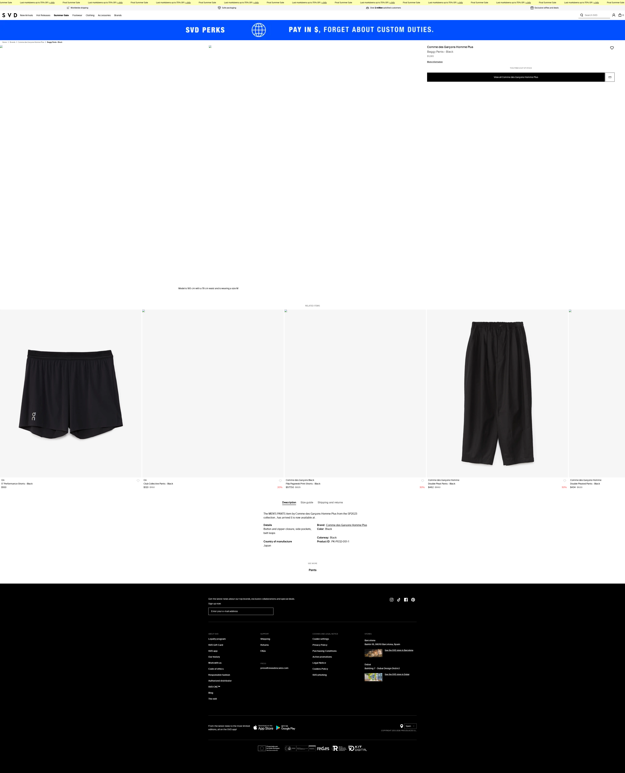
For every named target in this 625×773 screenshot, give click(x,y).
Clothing (90, 15)
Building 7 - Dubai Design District (382, 668)
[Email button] (610, 77)
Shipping (265, 639)
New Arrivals (26, 15)
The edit (212, 698)
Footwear (77, 15)
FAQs (263, 651)
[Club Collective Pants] (213, 393)
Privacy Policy (319, 645)
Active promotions (322, 657)
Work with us (215, 663)
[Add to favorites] (612, 47)
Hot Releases (43, 15)
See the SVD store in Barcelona (399, 650)
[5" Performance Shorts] (70, 393)
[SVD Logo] (9, 15)
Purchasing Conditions (324, 651)
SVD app (213, 651)
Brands (118, 15)
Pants (312, 570)
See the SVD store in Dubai (397, 674)
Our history (214, 657)
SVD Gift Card (215, 645)
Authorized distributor (220, 680)
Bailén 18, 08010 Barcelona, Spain (382, 644)
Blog (210, 692)
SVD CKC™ (214, 686)
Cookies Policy (320, 669)
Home (4, 42)
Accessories (104, 15)
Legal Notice (319, 663)
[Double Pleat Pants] (497, 393)
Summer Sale (61, 15)
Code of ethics (216, 669)
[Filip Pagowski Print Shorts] (355, 393)
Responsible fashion (219, 675)
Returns (264, 645)
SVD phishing (319, 675)
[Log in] (613, 15)
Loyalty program (217, 639)
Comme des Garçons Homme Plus (31, 42)
